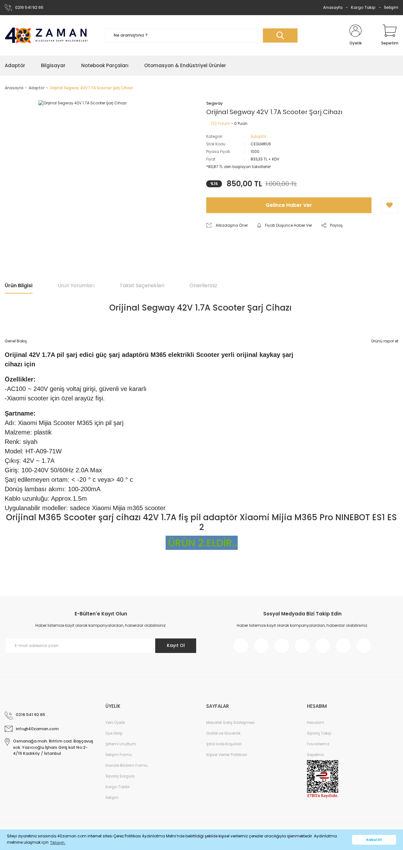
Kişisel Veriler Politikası (226, 754)
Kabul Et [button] (374, 839)
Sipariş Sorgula (120, 776)
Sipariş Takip (319, 733)
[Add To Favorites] (389, 205)
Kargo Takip (363, 7)
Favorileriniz (318, 744)
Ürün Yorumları (76, 285)
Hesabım (315, 722)
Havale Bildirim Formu (126, 765)
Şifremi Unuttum (120, 744)
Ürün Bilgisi (18, 285)
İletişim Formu (118, 754)
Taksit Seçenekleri (142, 285)
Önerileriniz (203, 285)
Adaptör (258, 136)
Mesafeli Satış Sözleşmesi (230, 722)
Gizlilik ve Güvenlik (223, 733)
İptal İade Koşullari (223, 744)
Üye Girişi (113, 733)
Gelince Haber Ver (289, 205)
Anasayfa (333, 7)
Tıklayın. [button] (57, 842)
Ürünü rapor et (384, 341)
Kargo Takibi (117, 786)
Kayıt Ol (176, 645)
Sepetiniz (315, 754)
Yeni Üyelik (115, 722)
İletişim (391, 7)
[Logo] (46, 35)
